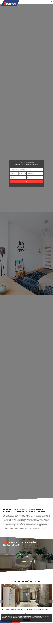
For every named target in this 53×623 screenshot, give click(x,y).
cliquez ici (40, 617)
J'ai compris (26, 620)
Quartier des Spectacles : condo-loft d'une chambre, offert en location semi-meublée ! (25, 609)
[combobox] (14, 173)
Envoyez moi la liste (27, 561)
